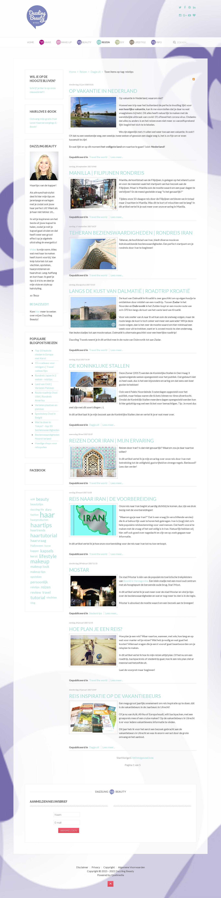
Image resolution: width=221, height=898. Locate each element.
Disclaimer (82, 867)
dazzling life (37, 509)
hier (38, 311)
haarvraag (38, 540)
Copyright (109, 867)
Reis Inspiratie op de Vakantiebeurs (115, 696)
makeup (39, 561)
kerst (34, 556)
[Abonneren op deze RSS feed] (193, 79)
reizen (45, 587)
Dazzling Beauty (125, 871)
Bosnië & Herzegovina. (136, 580)
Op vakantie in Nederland (103, 91)
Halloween (36, 545)
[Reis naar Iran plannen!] (93, 519)
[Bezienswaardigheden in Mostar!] (93, 590)
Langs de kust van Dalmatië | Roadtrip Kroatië (129, 291)
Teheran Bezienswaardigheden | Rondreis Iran (131, 233)
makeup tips (37, 571)
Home (30, 42)
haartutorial (43, 535)
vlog (32, 602)
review (35, 592)
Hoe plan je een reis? (95, 629)
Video (33, 249)
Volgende (142, 757)
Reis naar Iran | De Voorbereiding (112, 499)
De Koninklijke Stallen (99, 366)
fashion (34, 514)
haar (47, 514)
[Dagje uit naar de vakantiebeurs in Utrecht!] (93, 716)
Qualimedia (117, 874)
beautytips (36, 504)
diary (48, 509)
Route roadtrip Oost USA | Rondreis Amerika (46, 396)
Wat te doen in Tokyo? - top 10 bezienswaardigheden (47, 426)
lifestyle (48, 556)
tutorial (37, 597)
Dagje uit (96, 71)
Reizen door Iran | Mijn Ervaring (111, 440)
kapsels (46, 550)
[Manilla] (93, 193)
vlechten (51, 597)
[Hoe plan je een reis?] (93, 649)
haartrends (37, 530)
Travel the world (98, 156)
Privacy (96, 867)
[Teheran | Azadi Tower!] (93, 253)
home (47, 545)
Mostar (79, 570)
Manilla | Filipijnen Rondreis (106, 173)
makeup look (39, 566)
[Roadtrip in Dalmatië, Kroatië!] (93, 311)
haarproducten (39, 519)
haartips (41, 525)
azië (32, 499)
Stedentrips (95, 613)
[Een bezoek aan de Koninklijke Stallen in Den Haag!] (93, 386)
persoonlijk (39, 582)
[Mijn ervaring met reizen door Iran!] (93, 461)
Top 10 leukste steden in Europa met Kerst (44, 354)
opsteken (36, 576)
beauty (42, 499)
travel (46, 592)
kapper (34, 551)
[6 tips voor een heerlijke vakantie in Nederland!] (93, 111)
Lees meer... (116, 156)
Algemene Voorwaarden (131, 867)
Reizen (83, 71)
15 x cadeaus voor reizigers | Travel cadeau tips (45, 366)
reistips (34, 587)
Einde (150, 757)
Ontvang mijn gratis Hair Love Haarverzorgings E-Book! (43, 122)
